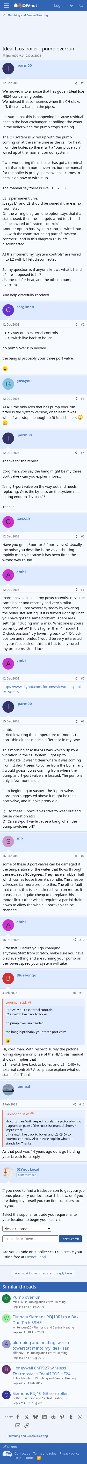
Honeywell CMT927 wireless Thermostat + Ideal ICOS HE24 (42, 1370)
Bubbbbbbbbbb (23, 1378)
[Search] (81, 5)
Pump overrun (27, 1297)
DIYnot (12, 1446)
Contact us (22, 1453)
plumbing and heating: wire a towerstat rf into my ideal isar (41, 1345)
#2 (83, 324)
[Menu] (6, 5)
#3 (83, 399)
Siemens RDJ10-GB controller (40, 1393)
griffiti (17, 1398)
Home (29, 1458)
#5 (83, 536)
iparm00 (12, 55)
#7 (83, 678)
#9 (83, 856)
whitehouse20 (22, 1327)
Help (17, 1458)
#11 (82, 993)
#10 (82, 940)
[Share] (76, 83)
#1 (83, 83)
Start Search (70, 1239)
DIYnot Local (35, 1256)
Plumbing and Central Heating (45, 1302)
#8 (83, 721)
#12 (82, 1104)
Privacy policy (69, 1453)
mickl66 (18, 1302)
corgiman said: (16, 1002)
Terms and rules (44, 1453)
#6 (83, 590)
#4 (83, 453)
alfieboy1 (19, 1353)
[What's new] (71, 5)
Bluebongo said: (17, 1114)
